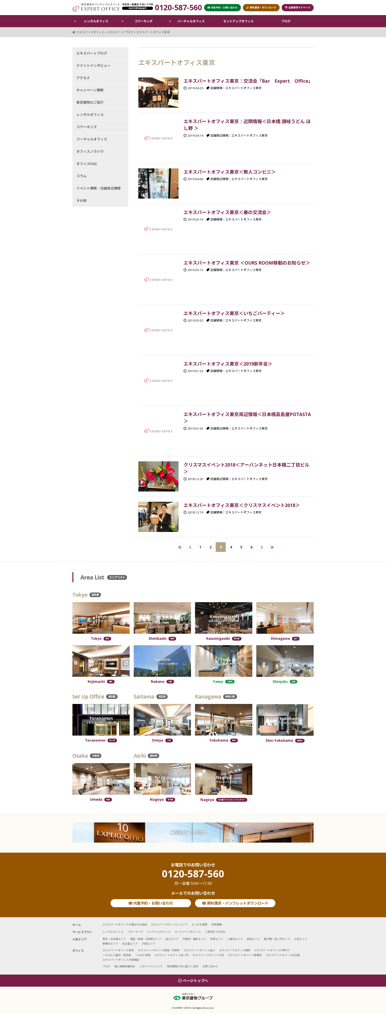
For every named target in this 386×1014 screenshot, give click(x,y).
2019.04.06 (195, 179)
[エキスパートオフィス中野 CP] (162, 661)
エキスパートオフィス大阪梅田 (121, 959)
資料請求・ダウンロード (263, 7)
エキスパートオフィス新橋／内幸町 (159, 950)
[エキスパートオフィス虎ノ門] (101, 720)
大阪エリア (148, 943)
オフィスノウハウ (90, 151)
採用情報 (216, 924)
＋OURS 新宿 (143, 955)
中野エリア (216, 939)
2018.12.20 (195, 479)
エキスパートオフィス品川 (199, 950)
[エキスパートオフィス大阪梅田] (101, 779)
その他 (81, 200)
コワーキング (143, 21)
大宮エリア (300, 939)
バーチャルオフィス (191, 21)
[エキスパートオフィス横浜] (223, 720)
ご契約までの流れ (188, 832)
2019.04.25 (195, 88)
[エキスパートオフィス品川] (285, 618)
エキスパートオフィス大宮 (208, 955)
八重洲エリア (235, 939)
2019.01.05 (195, 428)
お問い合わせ (210, 966)
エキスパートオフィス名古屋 (283, 955)
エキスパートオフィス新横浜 (245, 955)
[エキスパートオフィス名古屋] (162, 779)
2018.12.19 (195, 512)
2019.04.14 (195, 135)
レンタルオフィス (96, 21)
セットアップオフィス (238, 21)
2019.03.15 (195, 270)
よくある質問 (199, 924)
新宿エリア (253, 939)
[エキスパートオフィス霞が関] (223, 618)
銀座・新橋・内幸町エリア (145, 939)
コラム (81, 176)
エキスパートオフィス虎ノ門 (172, 955)
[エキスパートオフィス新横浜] (285, 720)
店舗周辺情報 (219, 135)
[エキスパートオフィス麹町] (101, 661)
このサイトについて (151, 966)
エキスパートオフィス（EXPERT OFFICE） (96, 7)
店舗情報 (216, 88)
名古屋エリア (130, 943)
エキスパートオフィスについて (169, 924)
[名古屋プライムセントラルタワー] (223, 779)
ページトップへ (195, 980)
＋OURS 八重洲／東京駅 (117, 955)
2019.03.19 (195, 219)
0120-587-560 (193, 877)
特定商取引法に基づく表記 (182, 966)
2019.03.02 (195, 320)
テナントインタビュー (93, 65)
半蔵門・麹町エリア (194, 939)
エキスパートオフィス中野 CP (272, 950)
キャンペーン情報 (90, 90)
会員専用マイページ (299, 7)
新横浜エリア (110, 943)
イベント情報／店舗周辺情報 (98, 188)
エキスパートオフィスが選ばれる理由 (125, 924)
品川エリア (172, 939)
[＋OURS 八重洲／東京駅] (223, 661)
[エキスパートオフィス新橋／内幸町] (162, 618)
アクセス (83, 77)
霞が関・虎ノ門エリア (277, 939)
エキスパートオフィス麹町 (234, 950)
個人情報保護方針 (124, 966)
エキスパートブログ (91, 53)
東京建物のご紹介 (90, 102)
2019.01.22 (195, 371)
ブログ (286, 21)
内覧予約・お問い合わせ (152, 903)
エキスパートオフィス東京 (153, 32)
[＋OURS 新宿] (285, 661)
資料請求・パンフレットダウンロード (237, 903)
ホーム (76, 925)
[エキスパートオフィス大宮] (162, 720)
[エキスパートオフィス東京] (101, 618)
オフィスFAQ (86, 163)
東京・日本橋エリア (114, 939)
